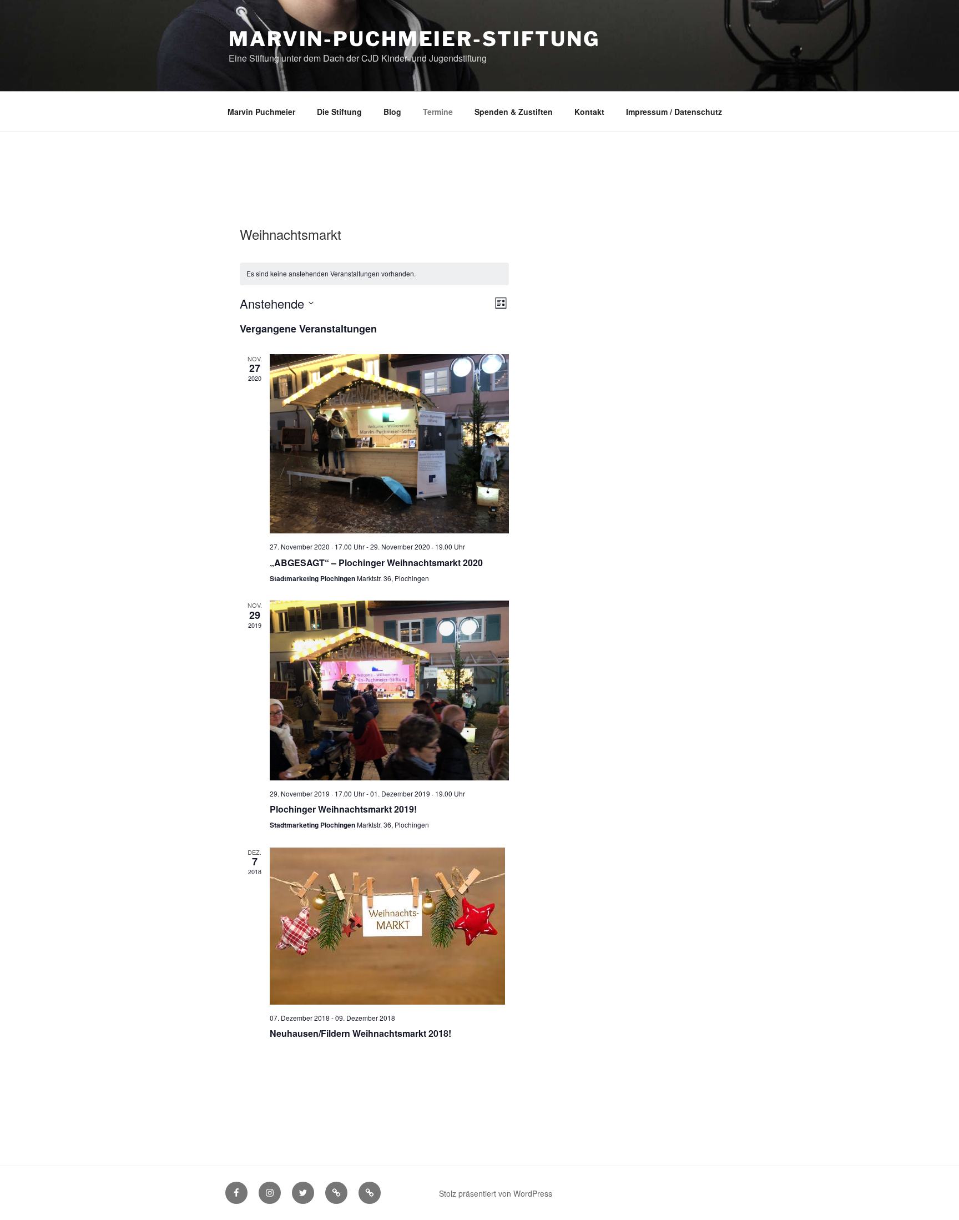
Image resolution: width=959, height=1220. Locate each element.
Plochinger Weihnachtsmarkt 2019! (343, 809)
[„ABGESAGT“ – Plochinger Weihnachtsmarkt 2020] (389, 443)
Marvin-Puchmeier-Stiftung (414, 39)
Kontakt (589, 111)
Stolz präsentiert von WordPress (495, 1193)
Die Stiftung (339, 111)
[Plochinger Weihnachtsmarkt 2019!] (389, 690)
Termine (438, 111)
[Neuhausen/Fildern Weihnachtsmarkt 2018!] (389, 926)
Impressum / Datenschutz (674, 111)
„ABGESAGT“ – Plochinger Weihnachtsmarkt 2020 (376, 562)
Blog (392, 111)
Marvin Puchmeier (261, 111)
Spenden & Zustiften (514, 111)
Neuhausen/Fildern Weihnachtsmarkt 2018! (360, 1033)
